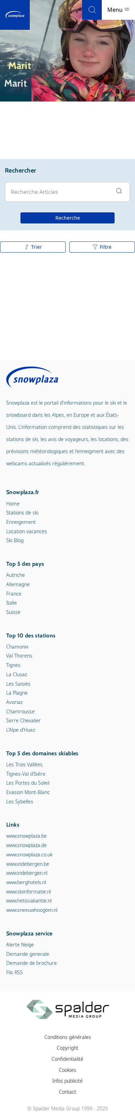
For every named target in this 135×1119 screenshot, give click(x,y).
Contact (67, 1092)
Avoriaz (14, 702)
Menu (115, 10)
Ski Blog (15, 540)
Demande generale (27, 954)
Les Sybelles (19, 801)
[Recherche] (92, 10)
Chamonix (17, 646)
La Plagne (17, 692)
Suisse (13, 612)
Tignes (13, 665)
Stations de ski (22, 512)
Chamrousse (20, 711)
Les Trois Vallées (24, 764)
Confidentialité (67, 1059)
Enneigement (21, 522)
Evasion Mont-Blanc (28, 792)
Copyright (67, 1048)
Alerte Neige (20, 944)
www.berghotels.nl (26, 882)
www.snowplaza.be (26, 835)
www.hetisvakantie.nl (29, 900)
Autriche (15, 575)
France (13, 593)
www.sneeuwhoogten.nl (31, 910)
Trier (36, 247)
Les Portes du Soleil (28, 782)
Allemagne (18, 584)
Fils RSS (14, 972)
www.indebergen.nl (26, 873)
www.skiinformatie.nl (28, 891)
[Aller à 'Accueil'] (15, 15)
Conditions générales (67, 1037)
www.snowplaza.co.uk (29, 854)
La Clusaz (16, 674)
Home (13, 503)
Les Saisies (18, 683)
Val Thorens (19, 655)
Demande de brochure (31, 963)
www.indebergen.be (27, 864)
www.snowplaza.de (26, 845)
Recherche (67, 217)
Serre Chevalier (23, 720)
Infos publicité (67, 1080)
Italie (11, 602)
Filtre (105, 247)
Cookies (67, 1070)
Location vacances (26, 531)
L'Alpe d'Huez (20, 729)
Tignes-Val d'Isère (25, 773)
